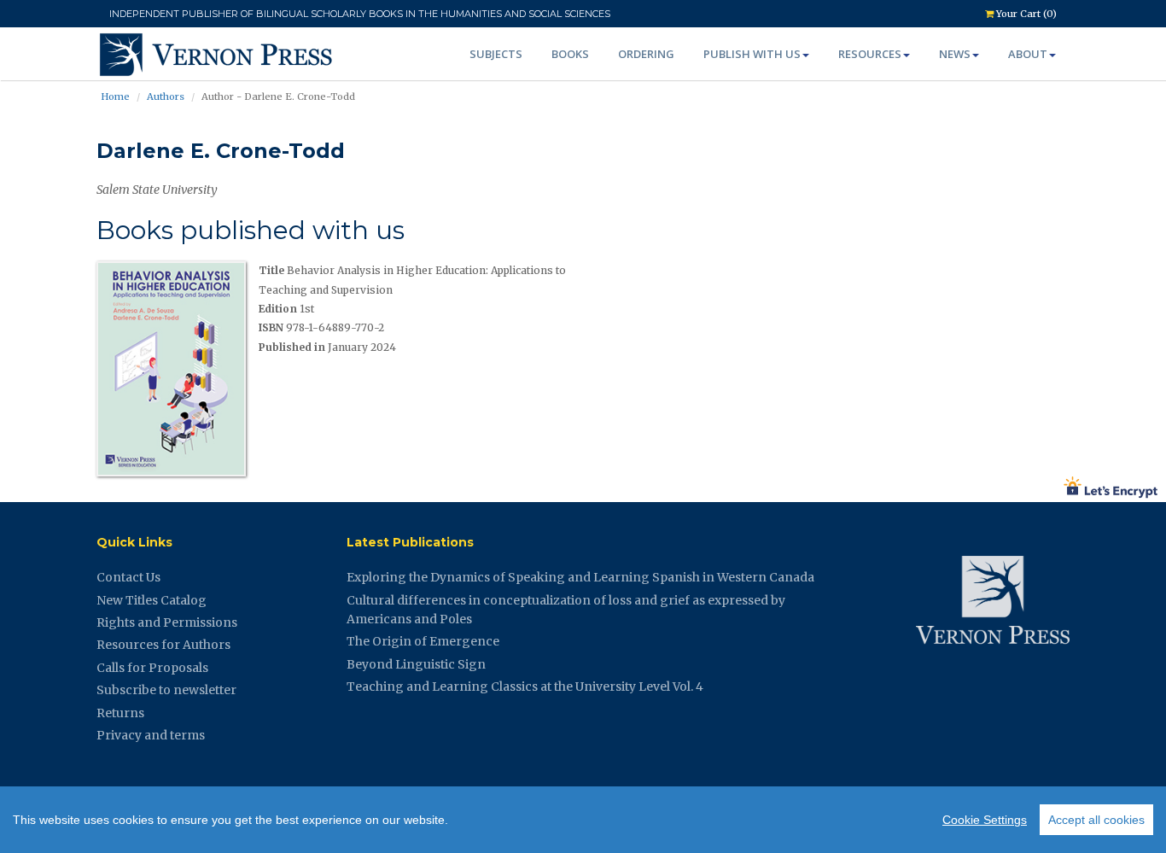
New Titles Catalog (151, 600)
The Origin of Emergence (423, 641)
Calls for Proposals (152, 667)
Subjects (495, 53)
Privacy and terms (150, 735)
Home (115, 96)
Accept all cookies (1096, 820)
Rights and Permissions (166, 622)
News (955, 53)
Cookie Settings (984, 820)
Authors (165, 96)
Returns (120, 713)
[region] (583, 819)
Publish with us (752, 53)
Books (570, 53)
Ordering (646, 53)
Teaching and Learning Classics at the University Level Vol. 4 (525, 686)
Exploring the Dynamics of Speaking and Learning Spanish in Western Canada (580, 577)
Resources (869, 53)
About (1027, 53)
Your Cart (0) (1025, 14)
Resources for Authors (163, 644)
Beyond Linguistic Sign (416, 664)
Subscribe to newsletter (166, 690)
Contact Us (128, 577)
